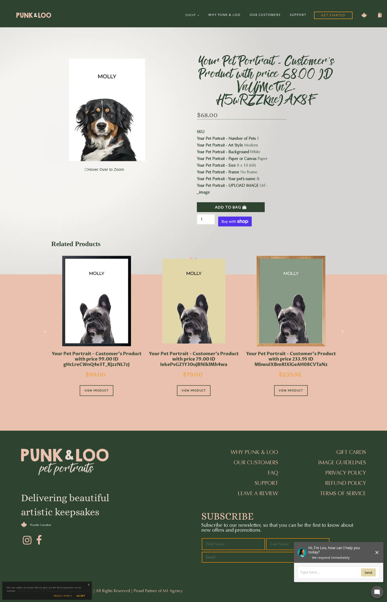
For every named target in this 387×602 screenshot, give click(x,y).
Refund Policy (345, 483)
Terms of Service (343, 493)
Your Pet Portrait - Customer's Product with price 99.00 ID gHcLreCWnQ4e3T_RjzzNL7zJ (97, 359)
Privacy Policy (345, 473)
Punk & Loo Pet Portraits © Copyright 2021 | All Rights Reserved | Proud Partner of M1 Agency (100, 590)
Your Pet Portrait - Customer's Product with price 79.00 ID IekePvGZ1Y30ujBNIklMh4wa (194, 359)
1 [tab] (191, 258)
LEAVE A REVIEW (258, 493)
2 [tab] (195, 258)
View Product (96, 390)
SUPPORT (298, 15)
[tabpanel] (96, 332)
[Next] (342, 331)
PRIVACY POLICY (63, 595)
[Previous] (44, 331)
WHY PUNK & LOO (224, 15)
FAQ (273, 473)
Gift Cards (351, 452)
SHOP (191, 15)
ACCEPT (80, 595)
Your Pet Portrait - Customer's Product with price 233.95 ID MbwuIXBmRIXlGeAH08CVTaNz (291, 359)
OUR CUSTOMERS (265, 15)
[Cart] (380, 16)
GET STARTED (333, 15)
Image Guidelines (342, 462)
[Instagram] (26, 539)
